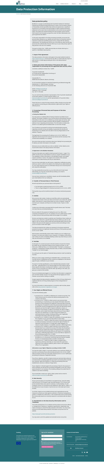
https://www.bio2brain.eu (38, 58)
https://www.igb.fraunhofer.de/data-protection (43, 414)
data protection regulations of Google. (47, 287)
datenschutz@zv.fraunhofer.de (39, 98)
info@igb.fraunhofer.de (41, 88)
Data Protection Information (80, 455)
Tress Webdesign (61, 463)
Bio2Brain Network (64, 3)
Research (74, 3)
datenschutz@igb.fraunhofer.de (40, 99)
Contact (86, 3)
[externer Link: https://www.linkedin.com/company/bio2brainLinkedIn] (84, 452)
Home (57, 3)
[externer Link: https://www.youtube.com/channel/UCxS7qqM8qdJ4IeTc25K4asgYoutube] (87, 452)
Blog (80, 3)
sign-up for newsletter (84, 0)
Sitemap (86, 455)
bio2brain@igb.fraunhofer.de (39, 173)
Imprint (73, 455)
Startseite (18, 13)
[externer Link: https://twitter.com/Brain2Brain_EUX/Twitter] (82, 452)
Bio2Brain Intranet (79, 448)
